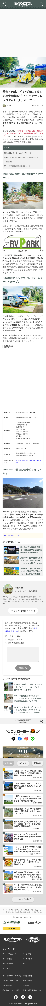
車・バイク (6, 968)
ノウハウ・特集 (8, 963)
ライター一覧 (7, 985)
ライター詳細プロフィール (24, 611)
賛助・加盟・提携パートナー (33, 990)
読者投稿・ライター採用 (11, 990)
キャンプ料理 (27, 959)
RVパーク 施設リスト (12, 535)
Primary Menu (5, 5)
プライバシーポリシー (10, 980)
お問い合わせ (27, 980)
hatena (33, 721)
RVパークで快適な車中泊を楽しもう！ (17, 166)
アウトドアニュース (9, 954)
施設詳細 (9, 162)
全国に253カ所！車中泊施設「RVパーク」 (18, 153)
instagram (26, 739)
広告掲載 (26, 985)
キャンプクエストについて (12, 976)
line (32, 738)
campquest (12, 939)
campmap (33, 938)
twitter (12, 721)
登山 (24, 963)
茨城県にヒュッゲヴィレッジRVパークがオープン (21, 157)
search (42, 4)
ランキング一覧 (22, 899)
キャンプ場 (27, 954)
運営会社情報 (27, 976)
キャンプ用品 (7, 959)
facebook (20, 739)
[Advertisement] (23, 33)
